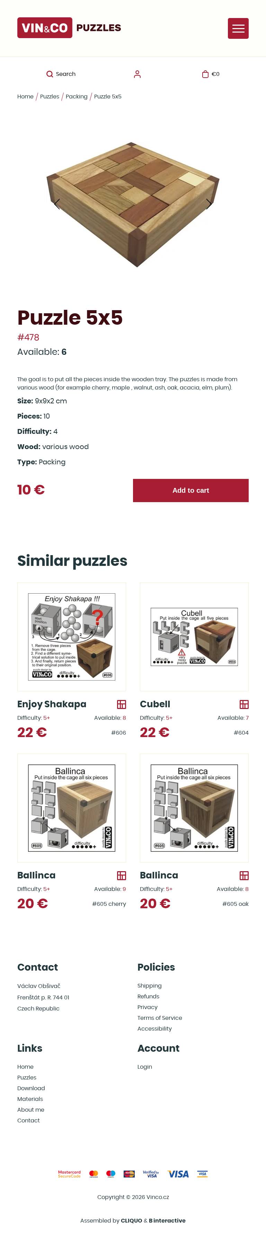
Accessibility (155, 1029)
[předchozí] (56, 204)
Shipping (150, 986)
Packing (77, 96)
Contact (28, 1120)
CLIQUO (131, 1221)
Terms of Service (160, 1018)
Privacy (148, 1007)
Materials (30, 1099)
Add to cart (190, 490)
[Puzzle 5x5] (133, 204)
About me (30, 1110)
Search (66, 74)
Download (31, 1088)
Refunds (148, 996)
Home (25, 96)
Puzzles (49, 96)
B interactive (167, 1221)
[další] (209, 204)
